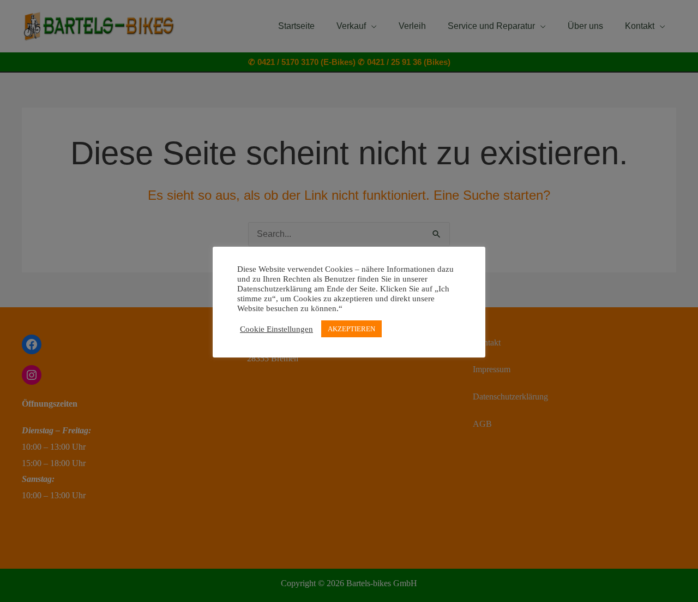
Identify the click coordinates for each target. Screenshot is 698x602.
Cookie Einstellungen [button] (276, 329)
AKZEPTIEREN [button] (351, 329)
